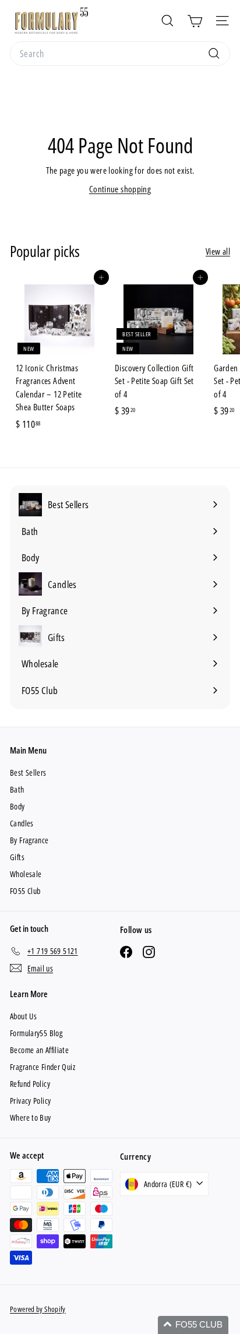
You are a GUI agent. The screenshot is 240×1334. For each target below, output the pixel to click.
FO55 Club (25, 890)
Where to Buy (30, 1117)
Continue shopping (120, 189)
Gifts (17, 857)
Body (17, 806)
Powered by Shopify (38, 1309)
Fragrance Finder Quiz (42, 1066)
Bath (17, 789)
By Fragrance (29, 840)
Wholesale (25, 873)
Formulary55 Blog (36, 1033)
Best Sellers (28, 772)
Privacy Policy (30, 1100)
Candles (22, 823)
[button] (193, 1325)
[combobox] (120, 53)
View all (218, 251)
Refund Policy (30, 1083)
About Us (23, 1016)
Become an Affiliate (39, 1049)
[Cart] (195, 20)
